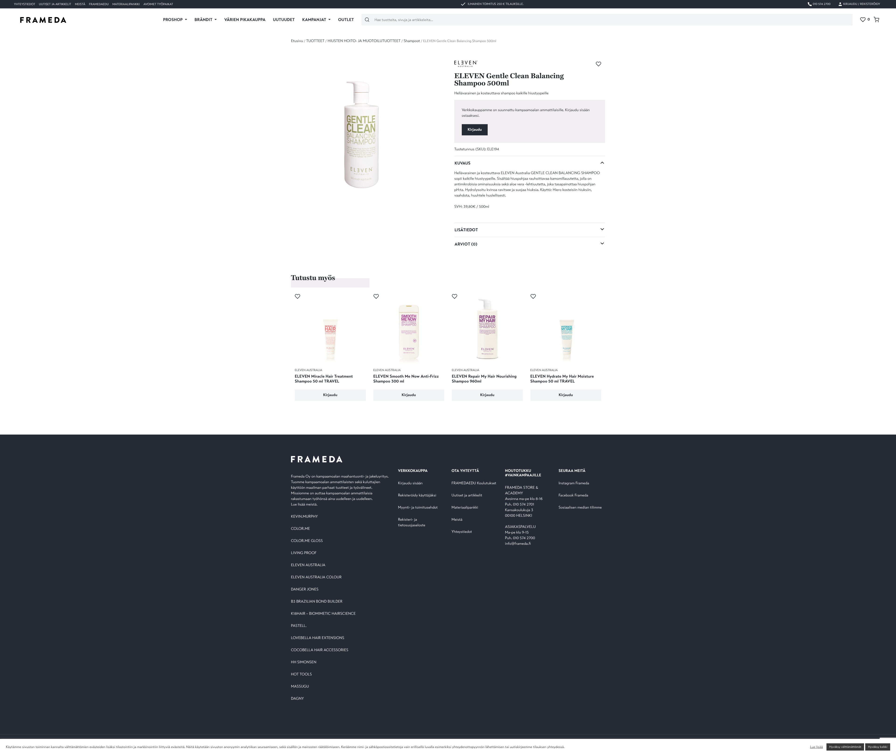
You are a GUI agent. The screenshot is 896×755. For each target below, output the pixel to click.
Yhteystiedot (24, 4)
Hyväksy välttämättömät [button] (845, 747)
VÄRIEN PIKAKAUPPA (245, 19)
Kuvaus (462, 163)
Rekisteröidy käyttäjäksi (417, 495)
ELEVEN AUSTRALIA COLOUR (316, 577)
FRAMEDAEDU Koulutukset (474, 483)
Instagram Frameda (574, 483)
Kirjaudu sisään (410, 483)
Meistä (80, 4)
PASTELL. (299, 626)
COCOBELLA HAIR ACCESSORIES (319, 650)
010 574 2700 (821, 4)
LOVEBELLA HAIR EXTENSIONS (317, 638)
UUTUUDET (284, 19)
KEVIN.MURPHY (305, 516)
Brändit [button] (204, 19)
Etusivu (297, 41)
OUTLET (346, 19)
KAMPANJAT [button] (314, 19)
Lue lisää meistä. (304, 504)
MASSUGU (300, 686)
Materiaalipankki (126, 4)
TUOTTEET (315, 41)
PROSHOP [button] (173, 19)
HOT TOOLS (301, 674)
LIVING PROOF (303, 553)
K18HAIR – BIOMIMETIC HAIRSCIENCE (323, 613)
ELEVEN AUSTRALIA (308, 565)
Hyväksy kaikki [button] (877, 747)
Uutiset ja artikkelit (55, 4)
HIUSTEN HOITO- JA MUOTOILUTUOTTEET (364, 41)
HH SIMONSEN (303, 662)
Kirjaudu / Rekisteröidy (861, 4)
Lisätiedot (466, 229)
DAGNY (297, 698)
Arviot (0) (466, 244)
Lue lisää (816, 747)
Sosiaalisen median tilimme (580, 507)
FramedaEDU (98, 4)
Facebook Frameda (573, 495)
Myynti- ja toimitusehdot (418, 507)
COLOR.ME (300, 529)
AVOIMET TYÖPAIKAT (158, 4)
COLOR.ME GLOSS (307, 541)
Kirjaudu (475, 129)
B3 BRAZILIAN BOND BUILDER (317, 601)
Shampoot (412, 41)
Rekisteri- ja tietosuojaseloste (411, 522)
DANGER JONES (304, 589)
